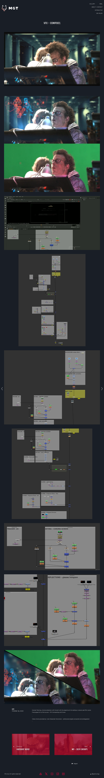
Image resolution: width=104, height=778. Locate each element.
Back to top (95, 774)
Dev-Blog (99, 13)
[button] (74, 764)
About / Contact (97, 7)
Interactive (98, 10)
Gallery (92, 4)
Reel (101, 4)
